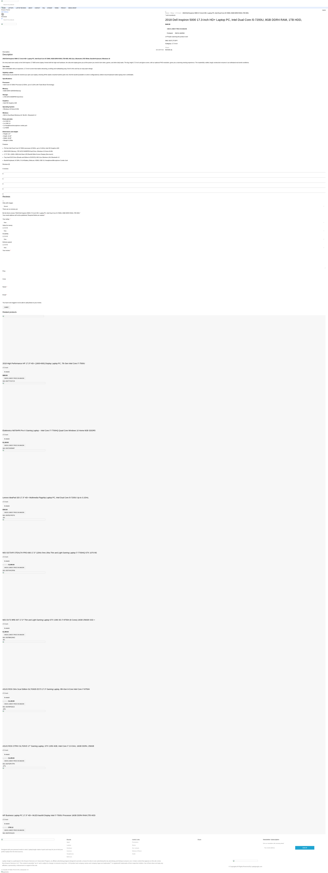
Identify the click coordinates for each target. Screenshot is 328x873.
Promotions (135, 842)
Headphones (70, 854)
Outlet (133, 854)
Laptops (69, 845)
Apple (68, 842)
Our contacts (135, 848)
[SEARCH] (326, 4)
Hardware (69, 848)
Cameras (69, 851)
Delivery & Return (137, 851)
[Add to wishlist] (14, 812)
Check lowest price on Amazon (177, 29)
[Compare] (5, 812)
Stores (134, 845)
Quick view (9, 812)
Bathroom (69, 856)
